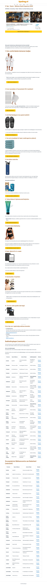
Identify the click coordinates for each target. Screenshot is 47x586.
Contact (27, 4)
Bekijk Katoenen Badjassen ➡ (12, 82)
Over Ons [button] (31, 4)
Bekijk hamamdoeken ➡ (10, 110)
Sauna (17, 4)
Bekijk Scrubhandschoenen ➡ (11, 332)
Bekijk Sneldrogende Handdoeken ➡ (12, 156)
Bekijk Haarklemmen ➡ (11, 301)
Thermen (20, 4)
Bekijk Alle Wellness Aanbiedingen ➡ (23, 31)
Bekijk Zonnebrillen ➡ (10, 338)
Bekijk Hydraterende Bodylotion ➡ (12, 222)
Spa (14, 4)
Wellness (24, 4)
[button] (32, 4)
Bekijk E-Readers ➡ (10, 273)
